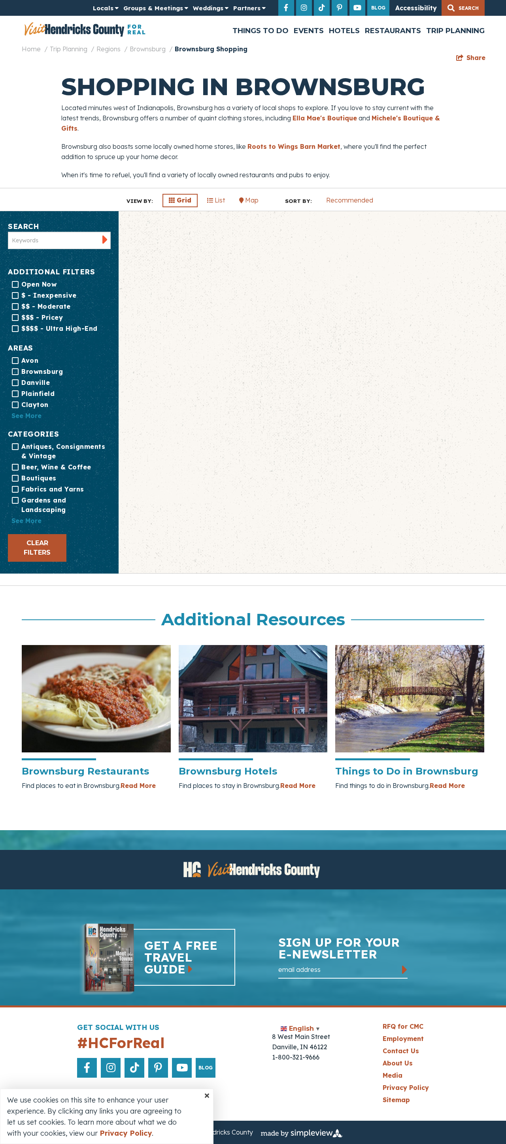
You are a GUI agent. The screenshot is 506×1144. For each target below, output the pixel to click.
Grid (183, 200)
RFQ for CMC (403, 1026)
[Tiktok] (322, 8)
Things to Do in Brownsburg (406, 771)
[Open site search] (463, 8)
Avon (29, 360)
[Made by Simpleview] (302, 1132)
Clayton (35, 405)
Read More (138, 786)
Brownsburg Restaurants (85, 771)
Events (309, 30)
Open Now (39, 284)
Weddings (208, 8)
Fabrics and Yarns (52, 489)
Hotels (344, 30)
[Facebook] (286, 8)
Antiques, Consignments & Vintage (63, 451)
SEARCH (23, 226)
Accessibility (416, 8)
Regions (108, 49)
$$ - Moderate (46, 306)
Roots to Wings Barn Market (293, 146)
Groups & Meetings (153, 8)
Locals (103, 8)
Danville (35, 382)
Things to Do (260, 30)
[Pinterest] (339, 8)
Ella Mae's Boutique (325, 118)
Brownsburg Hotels (228, 771)
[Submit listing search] (104, 239)
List (219, 200)
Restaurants (393, 30)
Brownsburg (148, 49)
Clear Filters (37, 547)
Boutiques (39, 478)
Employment (403, 1039)
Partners (247, 8)
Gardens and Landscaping (43, 505)
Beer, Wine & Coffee (56, 467)
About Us (398, 1063)
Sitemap (396, 1100)
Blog (378, 8)
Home (31, 49)
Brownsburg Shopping (211, 49)
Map (251, 200)
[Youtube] (357, 8)
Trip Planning (455, 30)
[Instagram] (304, 8)
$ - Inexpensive (49, 295)
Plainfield (38, 394)
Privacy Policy (406, 1087)
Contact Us (401, 1051)
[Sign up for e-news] (405, 970)
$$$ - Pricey (42, 317)
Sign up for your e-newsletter (339, 949)
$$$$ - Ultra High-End (59, 328)
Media (392, 1075)
